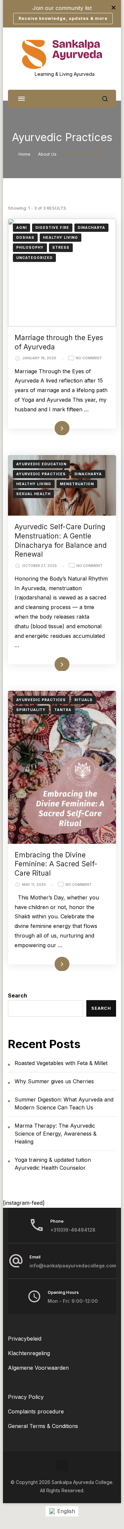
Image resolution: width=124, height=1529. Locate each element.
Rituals (83, 700)
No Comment (89, 358)
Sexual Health (33, 494)
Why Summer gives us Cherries (54, 1081)
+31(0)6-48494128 (73, 1230)
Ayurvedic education (41, 464)
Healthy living (60, 237)
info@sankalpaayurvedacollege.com (72, 1265)
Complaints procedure (36, 1411)
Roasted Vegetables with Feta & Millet (61, 1063)
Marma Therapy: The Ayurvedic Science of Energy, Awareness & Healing (56, 1133)
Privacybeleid (24, 1338)
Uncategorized (34, 258)
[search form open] (105, 98)
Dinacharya (91, 228)
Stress (60, 247)
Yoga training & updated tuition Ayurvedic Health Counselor (53, 1163)
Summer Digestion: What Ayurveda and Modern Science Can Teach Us (64, 1103)
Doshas (25, 237)
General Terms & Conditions (43, 1426)
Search (17, 995)
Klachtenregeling (29, 1353)
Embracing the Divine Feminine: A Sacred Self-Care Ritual (56, 863)
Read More (52, 428)
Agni (21, 228)
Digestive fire (52, 228)
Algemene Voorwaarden (38, 1367)
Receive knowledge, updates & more (63, 18)
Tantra (62, 710)
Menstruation (77, 484)
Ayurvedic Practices (41, 474)
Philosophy (30, 247)
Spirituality (31, 710)
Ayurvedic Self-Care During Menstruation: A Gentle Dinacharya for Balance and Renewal (61, 540)
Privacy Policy (26, 1397)
